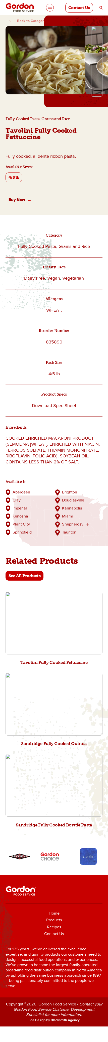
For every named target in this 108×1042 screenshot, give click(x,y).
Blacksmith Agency (65, 1019)
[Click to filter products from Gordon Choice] (50, 856)
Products (54, 920)
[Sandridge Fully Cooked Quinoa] (54, 704)
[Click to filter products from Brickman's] (20, 856)
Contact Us (54, 933)
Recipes (54, 927)
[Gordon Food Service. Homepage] (20, 8)
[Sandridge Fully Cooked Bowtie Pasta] (54, 785)
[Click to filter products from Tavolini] (88, 856)
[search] (100, 8)
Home (54, 913)
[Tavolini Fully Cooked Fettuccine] (54, 623)
